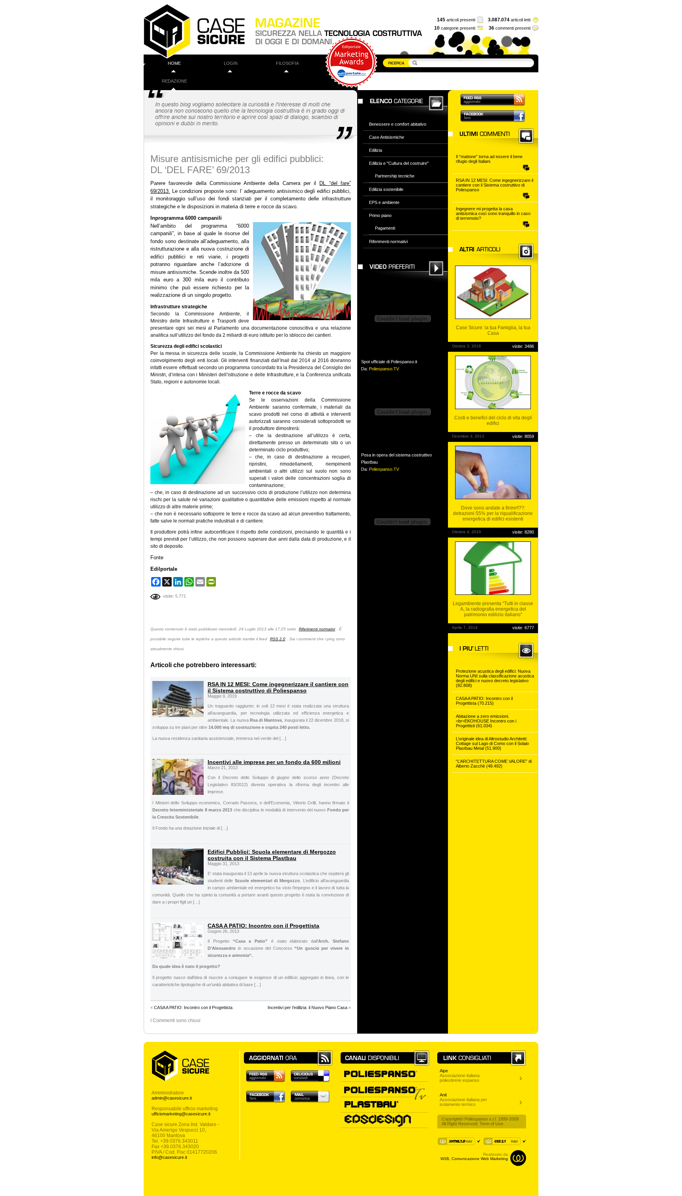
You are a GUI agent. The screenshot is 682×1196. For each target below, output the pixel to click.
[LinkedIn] (178, 582)
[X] (167, 582)
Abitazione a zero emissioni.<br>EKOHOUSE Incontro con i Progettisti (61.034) (486, 721)
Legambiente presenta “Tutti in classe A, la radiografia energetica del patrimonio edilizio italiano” (493, 609)
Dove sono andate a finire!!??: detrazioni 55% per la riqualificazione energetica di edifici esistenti (493, 513)
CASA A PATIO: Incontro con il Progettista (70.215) (484, 701)
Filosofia (287, 63)
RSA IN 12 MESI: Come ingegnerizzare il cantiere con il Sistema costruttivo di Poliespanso (278, 687)
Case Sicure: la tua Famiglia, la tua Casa (493, 330)
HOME (174, 63)
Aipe (444, 1070)
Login (231, 63)
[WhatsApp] (189, 582)
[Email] (200, 582)
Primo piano (380, 215)
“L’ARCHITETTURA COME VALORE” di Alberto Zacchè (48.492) (494, 763)
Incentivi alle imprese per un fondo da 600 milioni (274, 762)
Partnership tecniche (394, 176)
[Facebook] (156, 582)
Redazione (174, 81)
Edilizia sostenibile (386, 189)
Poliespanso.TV (384, 368)
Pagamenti (385, 228)
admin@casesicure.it (172, 1098)
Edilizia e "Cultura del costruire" (399, 163)
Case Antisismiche (386, 137)
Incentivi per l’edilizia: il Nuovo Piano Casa (307, 1007)
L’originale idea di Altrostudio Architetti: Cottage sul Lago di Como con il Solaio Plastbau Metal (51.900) (492, 743)
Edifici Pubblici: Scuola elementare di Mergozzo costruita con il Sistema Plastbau (272, 855)
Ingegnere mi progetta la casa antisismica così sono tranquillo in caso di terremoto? (493, 213)
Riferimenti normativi (317, 629)
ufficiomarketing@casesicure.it (181, 1113)
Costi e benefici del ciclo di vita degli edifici (493, 420)
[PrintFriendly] (211, 582)
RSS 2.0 (277, 639)
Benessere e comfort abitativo (397, 124)
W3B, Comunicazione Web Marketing (474, 1158)
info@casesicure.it (169, 1157)
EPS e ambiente (384, 202)
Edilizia (375, 150)
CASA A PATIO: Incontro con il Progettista (263, 925)
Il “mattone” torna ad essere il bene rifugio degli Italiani (489, 159)
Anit (443, 1094)
